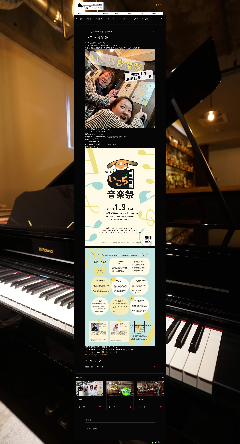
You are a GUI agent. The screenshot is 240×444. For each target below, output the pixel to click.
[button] (162, 19)
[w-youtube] (159, 442)
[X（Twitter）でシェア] (91, 361)
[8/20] (150, 388)
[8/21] (120, 388)
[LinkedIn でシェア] (95, 361)
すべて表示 (161, 377)
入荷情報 (88, 19)
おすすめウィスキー (124, 19)
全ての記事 (79, 19)
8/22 (80, 399)
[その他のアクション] (153, 32)
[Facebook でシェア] (86, 361)
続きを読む (145, 19)
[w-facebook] (153, 443)
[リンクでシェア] (100, 361)
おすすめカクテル (110, 19)
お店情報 (136, 19)
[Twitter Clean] (156, 442)
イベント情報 (98, 19)
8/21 (110, 399)
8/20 (141, 399)
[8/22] (89, 388)
